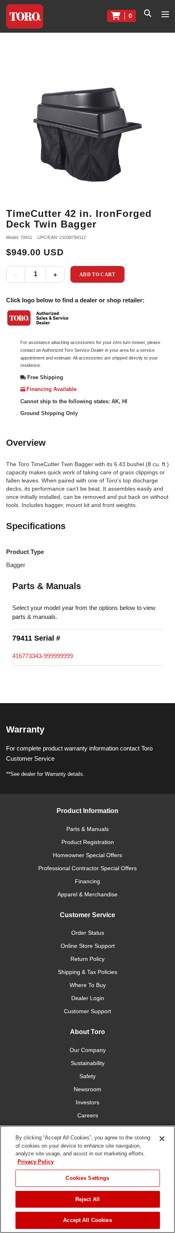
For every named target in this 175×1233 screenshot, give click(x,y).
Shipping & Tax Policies (87, 972)
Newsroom (87, 1089)
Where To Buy (88, 985)
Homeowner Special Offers (87, 855)
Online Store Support (88, 946)
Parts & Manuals (87, 829)
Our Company (88, 1050)
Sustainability (88, 1063)
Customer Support (87, 1011)
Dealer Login (87, 998)
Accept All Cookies (87, 1220)
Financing (87, 881)
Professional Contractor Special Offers (87, 868)
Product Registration (87, 842)
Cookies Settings (87, 1178)
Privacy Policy (36, 1162)
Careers (87, 1115)
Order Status (87, 932)
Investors (87, 1102)
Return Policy (87, 959)
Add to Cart (97, 274)
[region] (87, 1179)
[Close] (162, 1139)
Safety (87, 1076)
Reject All (87, 1199)
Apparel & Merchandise (87, 894)
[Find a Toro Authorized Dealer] (38, 317)
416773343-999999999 (42, 655)
